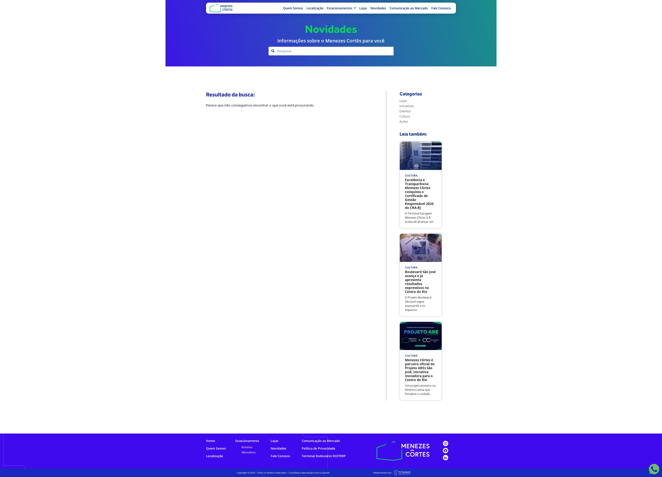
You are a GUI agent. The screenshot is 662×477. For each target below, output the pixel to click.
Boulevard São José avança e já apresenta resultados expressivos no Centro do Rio (420, 281)
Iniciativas (406, 106)
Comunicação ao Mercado (409, 8)
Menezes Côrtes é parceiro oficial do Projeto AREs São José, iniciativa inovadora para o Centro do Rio (420, 370)
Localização (314, 8)
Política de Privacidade (318, 448)
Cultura (404, 116)
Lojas (363, 8)
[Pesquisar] (273, 51)
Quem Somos (293, 8)
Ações (403, 121)
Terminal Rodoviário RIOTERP (324, 456)
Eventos (405, 111)
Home (210, 441)
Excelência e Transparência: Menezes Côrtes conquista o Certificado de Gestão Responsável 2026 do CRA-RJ (419, 194)
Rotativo (247, 447)
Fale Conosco (441, 8)
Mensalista (248, 452)
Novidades (378, 8)
